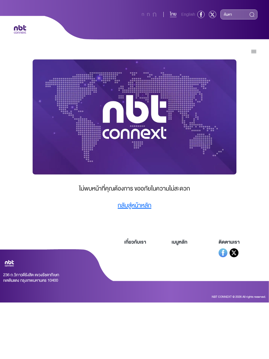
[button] (253, 51)
